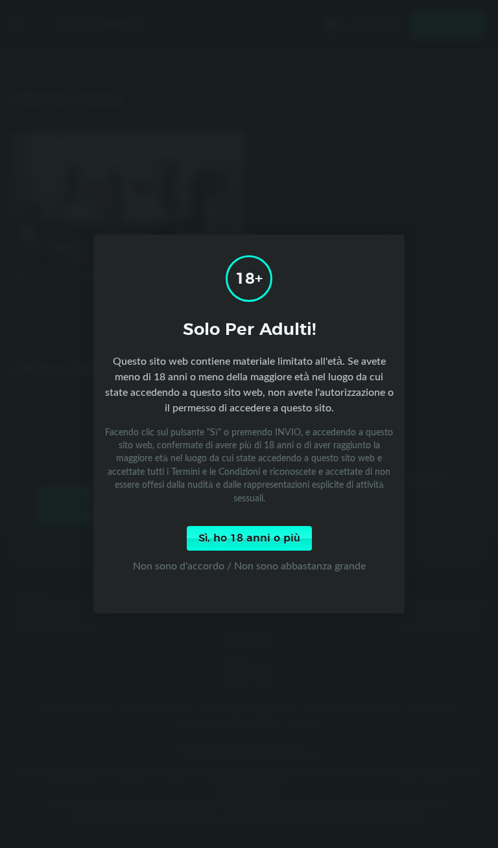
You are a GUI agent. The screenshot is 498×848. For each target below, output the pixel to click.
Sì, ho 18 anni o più (249, 538)
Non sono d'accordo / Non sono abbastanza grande (249, 565)
